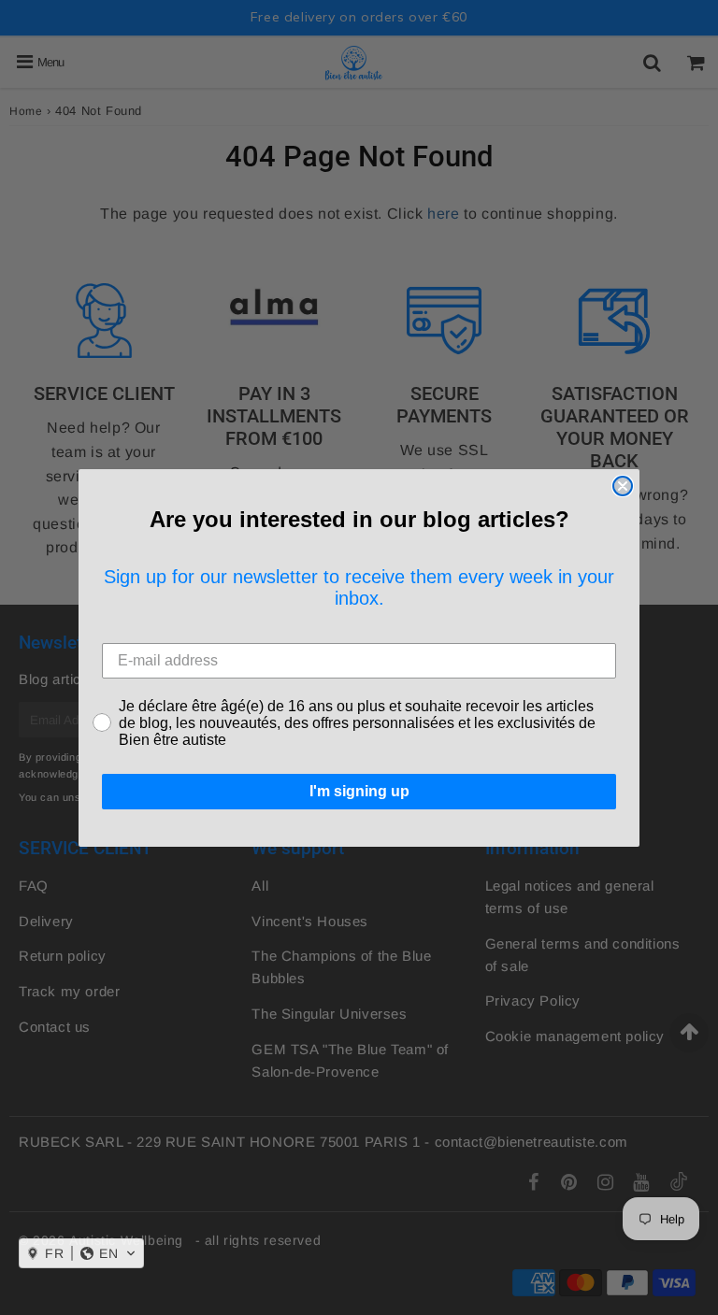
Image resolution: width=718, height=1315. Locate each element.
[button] (81, 1253)
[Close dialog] (622, 486)
